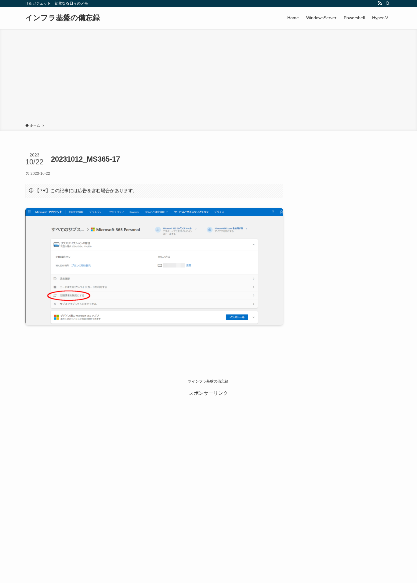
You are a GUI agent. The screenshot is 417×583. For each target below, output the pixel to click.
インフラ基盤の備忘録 (62, 17)
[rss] (380, 3)
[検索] (388, 3)
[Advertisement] (208, 77)
